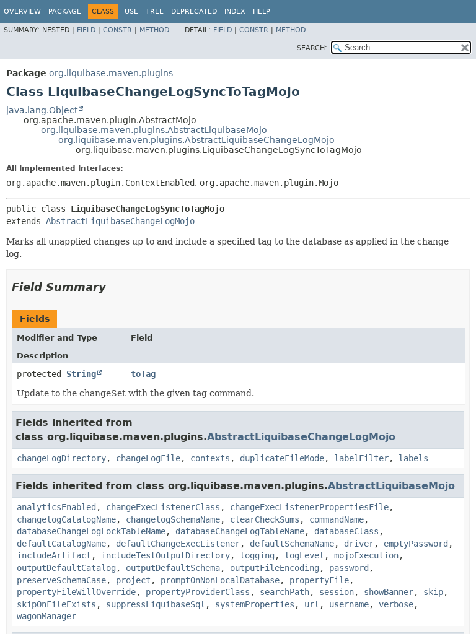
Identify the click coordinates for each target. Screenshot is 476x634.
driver (359, 544)
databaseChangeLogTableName (239, 531)
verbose (396, 604)
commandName (336, 519)
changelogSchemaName (173, 519)
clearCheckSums (264, 519)
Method (154, 30)
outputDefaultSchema (173, 568)
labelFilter (361, 458)
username (349, 604)
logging (257, 555)
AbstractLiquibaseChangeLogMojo (120, 221)
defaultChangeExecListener (178, 544)
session (336, 592)
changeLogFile (148, 458)
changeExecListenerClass (163, 507)
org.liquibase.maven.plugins (111, 73)
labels (413, 458)
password (349, 568)
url (311, 604)
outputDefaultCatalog (66, 568)
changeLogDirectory (61, 458)
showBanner (388, 592)
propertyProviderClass (198, 592)
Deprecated (194, 11)
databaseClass (346, 531)
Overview (22, 11)
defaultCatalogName (61, 544)
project (133, 580)
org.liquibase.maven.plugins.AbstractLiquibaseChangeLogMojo (196, 140)
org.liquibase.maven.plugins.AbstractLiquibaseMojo (154, 130)
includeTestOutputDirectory (165, 555)
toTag (143, 374)
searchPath (284, 592)
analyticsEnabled (56, 507)
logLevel (304, 555)
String (81, 374)
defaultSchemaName (292, 544)
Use (131, 11)
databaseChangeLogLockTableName (91, 531)
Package (64, 11)
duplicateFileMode (282, 458)
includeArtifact (54, 555)
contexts (210, 458)
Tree (155, 11)
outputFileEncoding (274, 568)
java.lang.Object (41, 110)
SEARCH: (312, 48)
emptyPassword (416, 544)
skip (433, 592)
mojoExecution (366, 555)
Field (86, 30)
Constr (117, 30)
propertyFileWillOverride (76, 592)
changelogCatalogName (66, 519)
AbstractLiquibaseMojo (391, 486)
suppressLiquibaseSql (155, 604)
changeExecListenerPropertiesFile (309, 507)
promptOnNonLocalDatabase (220, 580)
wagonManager (46, 616)
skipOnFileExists (56, 604)
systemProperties (254, 604)
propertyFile (319, 580)
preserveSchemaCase (61, 580)
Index (234, 11)
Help (261, 11)
